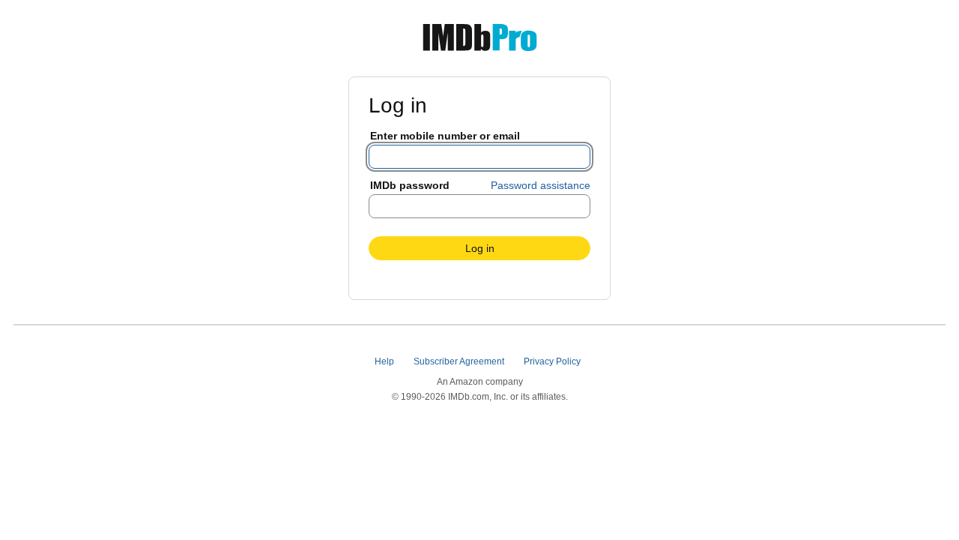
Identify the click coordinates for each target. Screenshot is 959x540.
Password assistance (540, 185)
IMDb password (410, 185)
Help (385, 361)
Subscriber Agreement (460, 361)
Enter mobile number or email (445, 136)
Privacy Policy (553, 361)
